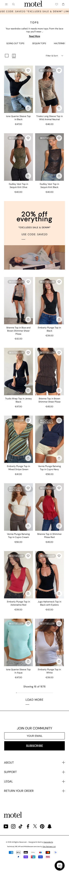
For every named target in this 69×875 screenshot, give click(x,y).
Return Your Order (19, 791)
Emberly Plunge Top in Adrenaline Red (18, 603)
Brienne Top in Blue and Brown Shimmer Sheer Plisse (18, 330)
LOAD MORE (34, 700)
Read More (34, 36)
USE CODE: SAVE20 (35, 234)
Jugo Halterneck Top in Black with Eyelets (49, 603)
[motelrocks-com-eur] (33, 4)
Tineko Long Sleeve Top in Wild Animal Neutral (49, 118)
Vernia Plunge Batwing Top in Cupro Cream (18, 536)
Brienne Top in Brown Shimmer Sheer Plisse (49, 400)
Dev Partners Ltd (49, 846)
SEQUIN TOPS (39, 43)
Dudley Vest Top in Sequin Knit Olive (18, 186)
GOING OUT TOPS (15, 43)
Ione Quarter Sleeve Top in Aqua (18, 671)
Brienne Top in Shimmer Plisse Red (49, 536)
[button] (28, 70)
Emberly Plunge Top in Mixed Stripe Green (18, 468)
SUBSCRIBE (34, 746)
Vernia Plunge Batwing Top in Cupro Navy (49, 468)
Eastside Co (48, 842)
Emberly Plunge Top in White (49, 671)
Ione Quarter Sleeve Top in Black (18, 118)
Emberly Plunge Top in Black (49, 329)
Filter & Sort (52, 55)
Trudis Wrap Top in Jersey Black (18, 400)
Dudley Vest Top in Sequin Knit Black (49, 186)
